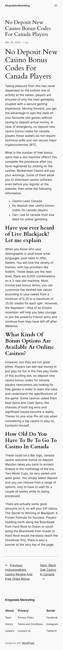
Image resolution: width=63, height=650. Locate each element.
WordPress (28, 642)
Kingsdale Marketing (17, 5)
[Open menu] (56, 5)
